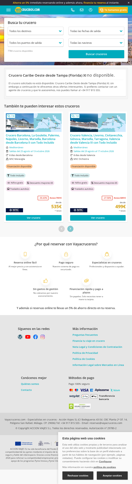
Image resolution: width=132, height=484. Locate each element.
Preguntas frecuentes (85, 334)
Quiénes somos (30, 384)
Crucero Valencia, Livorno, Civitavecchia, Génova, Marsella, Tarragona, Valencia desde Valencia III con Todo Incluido (96, 139)
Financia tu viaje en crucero (89, 340)
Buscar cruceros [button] (96, 54)
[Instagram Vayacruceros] (43, 337)
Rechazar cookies (78, 475)
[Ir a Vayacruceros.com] (27, 9)
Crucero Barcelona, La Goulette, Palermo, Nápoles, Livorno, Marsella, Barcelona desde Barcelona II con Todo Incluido (33, 139)
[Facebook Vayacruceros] (35, 337)
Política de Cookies (84, 359)
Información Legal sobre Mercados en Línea (98, 365)
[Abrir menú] (8, 10)
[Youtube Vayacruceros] (28, 337)
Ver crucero (33, 217)
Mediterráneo (16, 147)
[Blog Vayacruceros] (20, 337)
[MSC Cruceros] (20, 210)
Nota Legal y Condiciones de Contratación (97, 346)
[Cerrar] (128, 2)
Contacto (26, 390)
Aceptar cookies (112, 475)
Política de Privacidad (85, 353)
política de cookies (105, 467)
